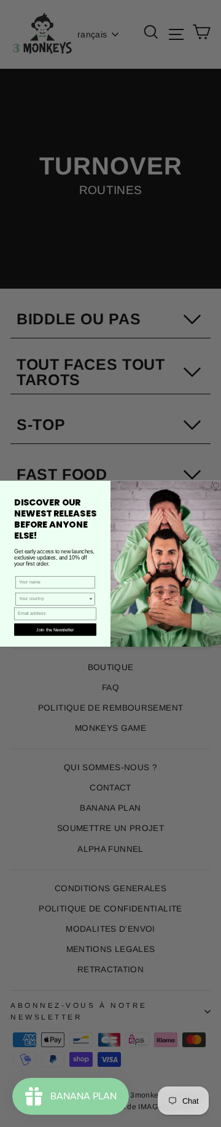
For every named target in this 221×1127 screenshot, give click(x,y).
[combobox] (53, 598)
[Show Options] (90, 598)
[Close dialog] (216, 485)
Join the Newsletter (55, 629)
